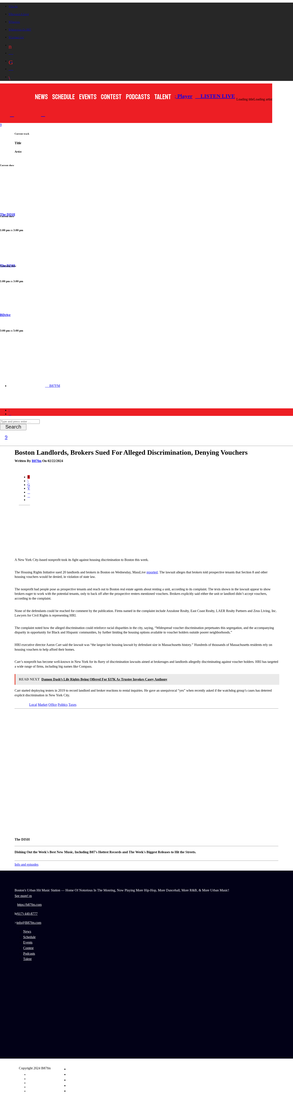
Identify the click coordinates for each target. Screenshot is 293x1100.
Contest (111, 96)
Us (121, 401)
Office (52, 704)
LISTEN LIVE (217, 96)
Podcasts (138, 96)
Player (184, 96)
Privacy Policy (34, 1082)
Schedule (63, 96)
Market (42, 704)
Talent (162, 96)
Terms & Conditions (37, 1086)
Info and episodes (26, 864)
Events (88, 96)
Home (17, 401)
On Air (14, 6)
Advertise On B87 (21, 29)
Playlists (15, 22)
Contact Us (33, 1090)
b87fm (36, 461)
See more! (22, 896)
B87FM (54, 386)
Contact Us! (17, 37)
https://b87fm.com (29, 904)
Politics (63, 704)
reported (152, 572)
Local (33, 704)
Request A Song (20, 14)
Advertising (33, 1078)
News (41, 96)
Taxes (72, 704)
